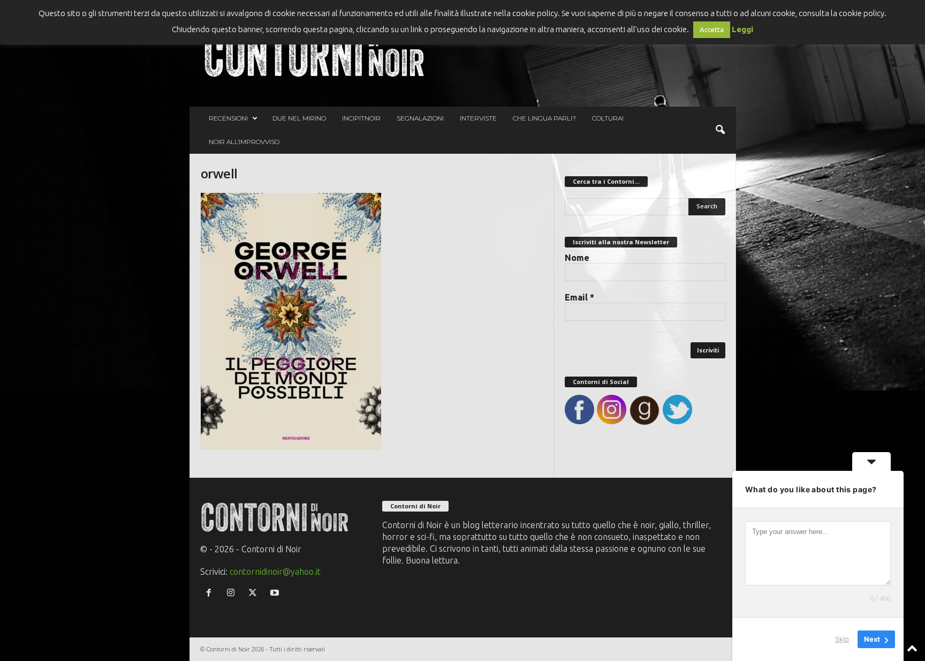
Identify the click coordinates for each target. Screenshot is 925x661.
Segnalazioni (420, 118)
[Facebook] (211, 593)
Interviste (478, 118)
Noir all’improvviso (244, 142)
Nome (577, 257)
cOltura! (608, 118)
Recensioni (228, 118)
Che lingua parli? (544, 118)
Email (579, 297)
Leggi (742, 29)
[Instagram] (233, 593)
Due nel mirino (299, 118)
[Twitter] (255, 593)
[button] (720, 130)
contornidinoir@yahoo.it (275, 571)
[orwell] (372, 321)
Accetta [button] (712, 29)
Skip (842, 639)
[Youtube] (276, 593)
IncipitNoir (361, 118)
